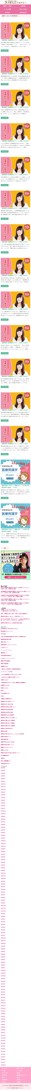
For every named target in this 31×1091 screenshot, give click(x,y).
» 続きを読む (5, 50)
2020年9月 (3, 946)
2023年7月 (3, 854)
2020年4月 (3, 959)
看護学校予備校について (6, 736)
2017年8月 (3, 1043)
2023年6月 (3, 857)
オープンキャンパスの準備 (6, 671)
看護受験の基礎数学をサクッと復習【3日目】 (15, 376)
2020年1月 (3, 967)
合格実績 (23, 6)
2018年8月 (3, 1013)
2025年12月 (3, 784)
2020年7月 (3, 951)
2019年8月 (3, 981)
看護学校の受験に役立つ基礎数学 (8, 723)
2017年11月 (3, 1035)
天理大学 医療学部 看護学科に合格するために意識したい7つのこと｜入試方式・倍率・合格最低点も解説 (15, 600)
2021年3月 (3, 930)
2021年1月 (3, 935)
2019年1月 (3, 1000)
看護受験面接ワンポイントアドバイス (9, 644)
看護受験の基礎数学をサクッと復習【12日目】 (15, 74)
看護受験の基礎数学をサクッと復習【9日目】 (15, 174)
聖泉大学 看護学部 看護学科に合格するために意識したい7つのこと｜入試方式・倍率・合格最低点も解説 (15, 588)
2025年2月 (3, 805)
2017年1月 (3, 1062)
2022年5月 (3, 892)
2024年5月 (3, 827)
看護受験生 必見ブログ (21, 1075)
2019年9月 (3, 978)
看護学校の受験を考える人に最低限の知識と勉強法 (11, 622)
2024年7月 (3, 821)
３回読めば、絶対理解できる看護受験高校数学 (10, 669)
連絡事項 (3, 758)
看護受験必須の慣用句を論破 (7, 712)
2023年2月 (3, 867)
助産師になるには (4, 688)
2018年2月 (3, 1029)
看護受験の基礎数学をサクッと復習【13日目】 (15, 40)
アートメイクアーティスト (6, 650)
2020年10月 (3, 943)
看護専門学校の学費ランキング (7, 744)
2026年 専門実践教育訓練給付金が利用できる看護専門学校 (13, 636)
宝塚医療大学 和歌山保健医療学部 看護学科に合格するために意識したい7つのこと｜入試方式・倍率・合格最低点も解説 (15, 596)
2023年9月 (3, 848)
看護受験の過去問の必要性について (8, 706)
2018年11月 (3, 1005)
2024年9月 (3, 816)
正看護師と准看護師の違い (6, 698)
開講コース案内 (20, 1068)
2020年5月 (3, 957)
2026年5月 (3, 770)
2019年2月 (3, 997)
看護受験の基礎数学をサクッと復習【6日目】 (15, 275)
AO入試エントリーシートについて (8, 658)
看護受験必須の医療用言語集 (7, 709)
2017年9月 (3, 1040)
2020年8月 (3, 948)
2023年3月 (3, 865)
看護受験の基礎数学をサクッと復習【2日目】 (15, 410)
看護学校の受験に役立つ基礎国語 (8, 720)
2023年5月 (3, 859)
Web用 (3, 1077)
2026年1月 (3, 781)
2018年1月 (3, 1032)
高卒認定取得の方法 (5, 763)
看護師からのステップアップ (7, 747)
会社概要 (18, 1082)
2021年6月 (3, 921)
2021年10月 (3, 911)
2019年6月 (3, 986)
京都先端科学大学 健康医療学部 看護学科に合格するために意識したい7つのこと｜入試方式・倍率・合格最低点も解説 (15, 603)
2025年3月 (3, 803)
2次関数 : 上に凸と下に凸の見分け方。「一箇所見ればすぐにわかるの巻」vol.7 (9, 610)
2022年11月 (3, 875)
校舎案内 (18, 1072)
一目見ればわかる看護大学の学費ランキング (10, 677)
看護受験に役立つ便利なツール (7, 701)
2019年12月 (3, 970)
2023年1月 (3, 870)
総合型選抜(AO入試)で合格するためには (9, 628)
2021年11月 (3, 908)
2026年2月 (3, 778)
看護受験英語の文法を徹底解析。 (8, 715)
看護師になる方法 (4, 750)
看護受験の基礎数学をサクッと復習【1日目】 (15, 443)
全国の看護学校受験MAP (6, 655)
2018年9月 (3, 1011)
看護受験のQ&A (4, 666)
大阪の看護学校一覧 (5, 693)
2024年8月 (3, 819)
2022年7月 (3, 886)
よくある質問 (19, 1070)
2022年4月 (3, 894)
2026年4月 (3, 773)
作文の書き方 (3, 634)
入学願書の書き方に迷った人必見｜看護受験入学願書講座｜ (13, 682)
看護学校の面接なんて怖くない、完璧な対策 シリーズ (12, 616)
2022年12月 (3, 873)
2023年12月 (3, 840)
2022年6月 (3, 889)
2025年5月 (3, 800)
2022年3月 (3, 897)
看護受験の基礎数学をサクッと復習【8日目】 (15, 208)
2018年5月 (3, 1021)
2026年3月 (3, 776)
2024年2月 (3, 835)
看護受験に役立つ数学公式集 (7, 704)
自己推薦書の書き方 (5, 755)
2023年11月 (3, 843)
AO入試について (4, 647)
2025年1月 (3, 808)
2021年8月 (3, 916)
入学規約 (3, 1082)
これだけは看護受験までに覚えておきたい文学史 (11, 674)
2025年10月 (3, 789)
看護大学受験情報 (4, 663)
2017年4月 (3, 1054)
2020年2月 (3, 965)
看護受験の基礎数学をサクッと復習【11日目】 (15, 107)
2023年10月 (3, 846)
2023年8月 (3, 851)
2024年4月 (3, 830)
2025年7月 (3, 797)
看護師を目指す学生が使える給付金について (10, 752)
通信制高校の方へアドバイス (7, 631)
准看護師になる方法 (5, 685)
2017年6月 (3, 1048)
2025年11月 (3, 786)
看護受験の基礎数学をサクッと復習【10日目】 (15, 141)
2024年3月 (3, 832)
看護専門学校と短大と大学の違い (8, 742)
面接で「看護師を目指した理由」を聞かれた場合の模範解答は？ (14, 613)
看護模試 (18, 1079)
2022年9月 (3, 881)
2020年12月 (3, 938)
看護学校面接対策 (4, 739)
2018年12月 (3, 1002)
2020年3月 (3, 962)
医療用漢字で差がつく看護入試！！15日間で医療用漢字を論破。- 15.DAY (15, 486)
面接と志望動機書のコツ (6, 761)
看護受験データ (4, 652)
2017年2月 (3, 1059)
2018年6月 (3, 1019)
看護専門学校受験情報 (5, 661)
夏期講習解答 (4, 1079)
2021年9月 (3, 913)
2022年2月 (3, 900)
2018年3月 (3, 1027)
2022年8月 (3, 884)
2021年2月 (3, 932)
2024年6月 (3, 824)
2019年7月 (3, 984)
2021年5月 (3, 924)
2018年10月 (3, 1008)
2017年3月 (3, 1057)
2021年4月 (3, 927)
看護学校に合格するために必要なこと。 (9, 717)
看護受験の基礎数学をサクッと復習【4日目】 (15, 343)
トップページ (4, 1068)
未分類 (2, 696)
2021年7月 (3, 919)
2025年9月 (3, 792)
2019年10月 (3, 975)
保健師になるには (4, 679)
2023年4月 (3, 862)
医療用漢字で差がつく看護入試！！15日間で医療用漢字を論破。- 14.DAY (15, 530)
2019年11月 (3, 973)
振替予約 (18, 1077)
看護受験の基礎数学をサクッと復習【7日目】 (15, 242)
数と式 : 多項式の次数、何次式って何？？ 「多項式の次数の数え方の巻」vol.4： (15, 619)
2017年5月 (3, 1051)
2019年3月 (3, 994)
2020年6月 (3, 954)
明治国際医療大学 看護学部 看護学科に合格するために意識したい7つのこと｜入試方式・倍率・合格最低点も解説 (15, 592)
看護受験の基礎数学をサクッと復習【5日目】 (15, 309)
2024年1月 (3, 838)
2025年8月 (3, 794)
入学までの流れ (23, 9)
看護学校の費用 (4, 731)
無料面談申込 (23, 12)
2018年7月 (3, 1016)
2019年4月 (3, 992)
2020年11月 (3, 940)
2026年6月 (3, 767)
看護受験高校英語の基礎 (6, 639)
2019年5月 (3, 989)
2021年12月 (3, 905)
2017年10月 (3, 1038)
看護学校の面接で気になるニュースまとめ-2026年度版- (12, 733)
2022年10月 (3, 878)
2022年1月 (3, 903)
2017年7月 (3, 1046)
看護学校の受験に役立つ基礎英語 (8, 725)
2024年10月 (3, 813)
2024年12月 (3, 811)
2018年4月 (3, 1024)
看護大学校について (5, 642)
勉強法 (2, 690)
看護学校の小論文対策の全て (7, 728)
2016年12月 (3, 1065)
